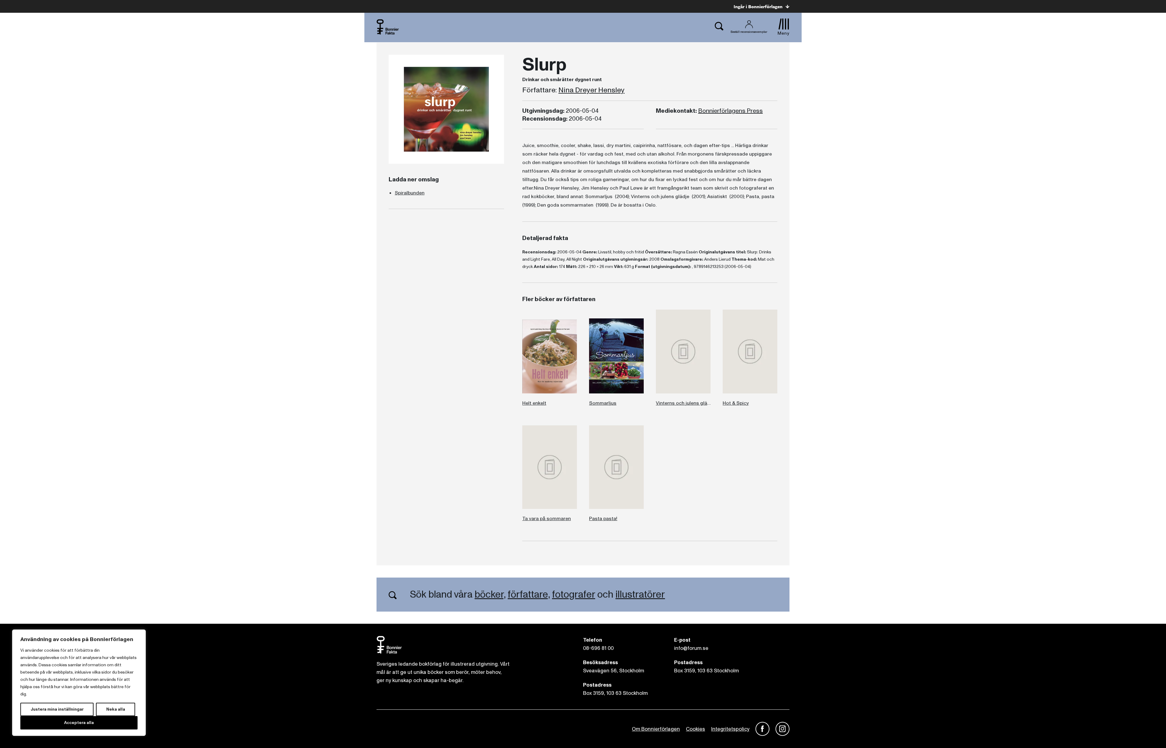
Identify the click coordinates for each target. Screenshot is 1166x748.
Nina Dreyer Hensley (591, 90)
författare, (529, 594)
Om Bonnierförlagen (656, 729)
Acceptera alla (79, 723)
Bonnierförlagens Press (730, 111)
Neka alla (115, 709)
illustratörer (640, 594)
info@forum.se (691, 648)
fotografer (573, 594)
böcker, (490, 594)
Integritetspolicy (730, 729)
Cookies (695, 729)
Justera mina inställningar (57, 709)
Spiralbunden (409, 193)
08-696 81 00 (598, 648)
